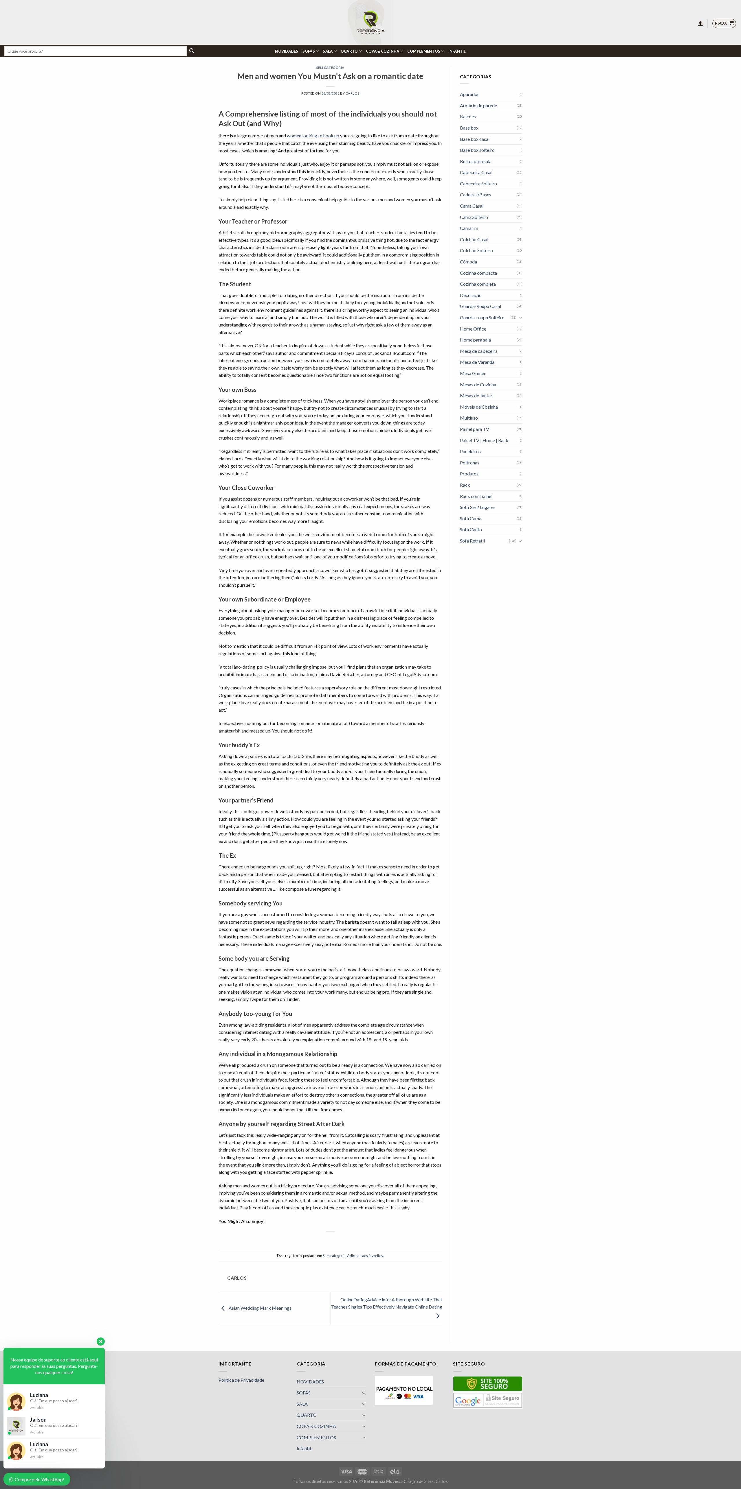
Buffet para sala (475, 161)
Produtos (469, 473)
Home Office (473, 328)
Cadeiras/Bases (475, 194)
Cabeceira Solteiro (478, 183)
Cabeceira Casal (476, 172)
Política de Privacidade (241, 1380)
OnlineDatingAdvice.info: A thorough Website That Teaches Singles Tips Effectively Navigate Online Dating (386, 1303)
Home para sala (475, 339)
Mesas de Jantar (476, 395)
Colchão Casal (474, 239)
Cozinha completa (478, 284)
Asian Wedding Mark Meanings (259, 1308)
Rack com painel (476, 496)
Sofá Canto (471, 529)
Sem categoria (330, 67)
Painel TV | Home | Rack (484, 440)
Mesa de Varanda (477, 362)
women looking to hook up (313, 135)
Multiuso (469, 417)
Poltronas (469, 462)
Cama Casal (471, 206)
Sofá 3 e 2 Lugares (478, 507)
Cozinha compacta (478, 273)
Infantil (457, 51)
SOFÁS (308, 51)
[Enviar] (192, 51)
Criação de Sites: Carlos (426, 1481)
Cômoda (468, 261)
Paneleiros (470, 451)
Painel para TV (474, 429)
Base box (469, 127)
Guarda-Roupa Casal (480, 306)
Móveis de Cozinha (479, 406)
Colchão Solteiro (476, 250)
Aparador (469, 94)
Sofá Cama (470, 518)
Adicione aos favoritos (365, 1255)
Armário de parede (478, 105)
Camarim (469, 228)
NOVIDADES (286, 51)
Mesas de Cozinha (478, 384)
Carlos (352, 93)
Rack (465, 485)
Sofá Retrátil (472, 540)
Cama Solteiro (474, 217)
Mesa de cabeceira (479, 351)
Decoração (471, 295)
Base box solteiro (477, 150)
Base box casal (474, 139)
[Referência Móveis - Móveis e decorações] (370, 22)
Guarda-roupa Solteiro (482, 317)
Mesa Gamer (473, 373)
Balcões (468, 116)
